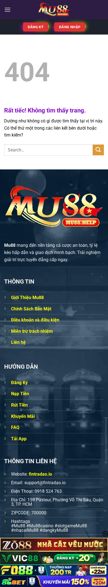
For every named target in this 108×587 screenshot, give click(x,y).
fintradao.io (40, 474)
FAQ (15, 427)
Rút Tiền (19, 405)
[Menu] (7, 9)
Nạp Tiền (20, 393)
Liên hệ (18, 342)
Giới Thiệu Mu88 (27, 297)
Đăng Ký (19, 382)
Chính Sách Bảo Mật (31, 308)
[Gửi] (98, 150)
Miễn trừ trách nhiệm (32, 331)
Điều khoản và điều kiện (35, 320)
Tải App (19, 438)
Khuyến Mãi (23, 416)
